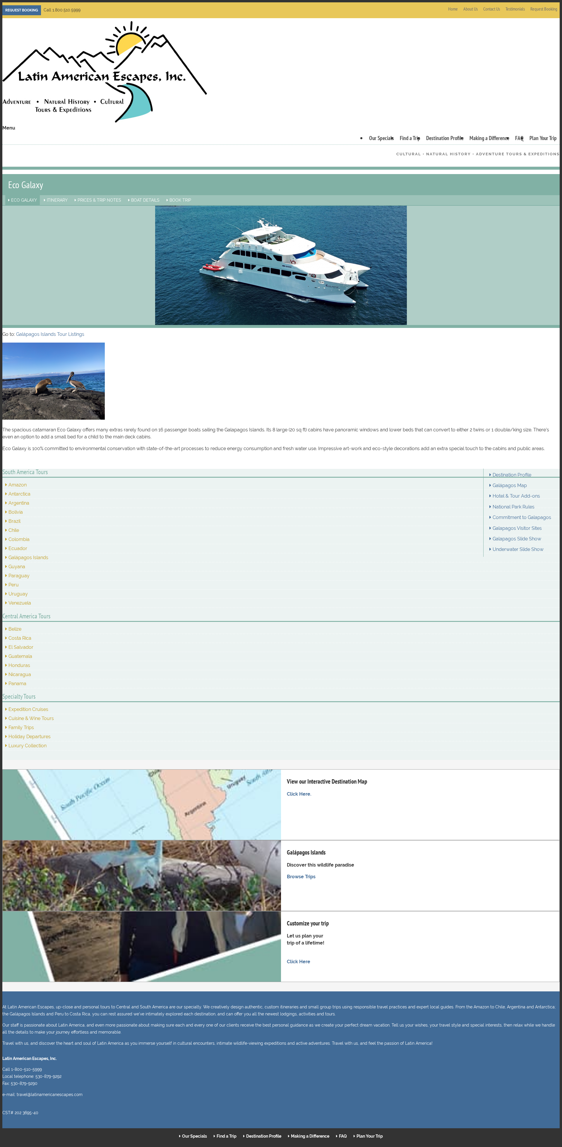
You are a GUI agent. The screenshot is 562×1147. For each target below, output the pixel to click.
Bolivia (15, 512)
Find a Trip (410, 138)
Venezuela (19, 603)
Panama (17, 683)
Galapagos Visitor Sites (517, 528)
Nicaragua (19, 674)
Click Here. (299, 794)
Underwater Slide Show (518, 549)
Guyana (16, 566)
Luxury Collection (27, 745)
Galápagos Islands (28, 557)
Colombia (19, 539)
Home (453, 9)
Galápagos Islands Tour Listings (50, 334)
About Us (470, 9)
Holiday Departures (29, 736)
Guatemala (20, 656)
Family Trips (21, 727)
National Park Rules (513, 507)
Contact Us (491, 9)
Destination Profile (445, 138)
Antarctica (19, 494)
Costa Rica (19, 638)
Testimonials (515, 9)
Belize (14, 629)
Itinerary (57, 200)
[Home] (104, 73)
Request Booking (21, 10)
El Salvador (20, 647)
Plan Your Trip (543, 138)
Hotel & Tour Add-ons (516, 496)
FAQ (519, 138)
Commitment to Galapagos (522, 517)
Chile (13, 530)
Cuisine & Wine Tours (31, 718)
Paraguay (19, 575)
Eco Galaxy (24, 200)
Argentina (18, 503)
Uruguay (18, 594)
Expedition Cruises (28, 709)
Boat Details (145, 200)
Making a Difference (489, 138)
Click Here (298, 961)
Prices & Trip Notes (99, 200)
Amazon (17, 485)
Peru (13, 585)
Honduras (19, 665)
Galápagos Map (510, 485)
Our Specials (381, 138)
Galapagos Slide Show (517, 539)
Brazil (14, 521)
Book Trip (180, 200)
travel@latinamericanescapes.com (50, 1094)
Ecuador (17, 548)
